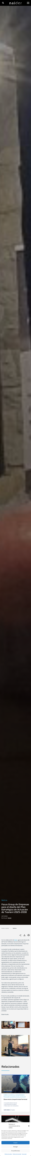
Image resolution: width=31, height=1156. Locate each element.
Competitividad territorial (10, 1103)
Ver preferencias (15, 1150)
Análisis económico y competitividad (14, 1095)
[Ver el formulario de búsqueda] (3, 2)
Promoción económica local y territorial (15, 1097)
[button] (29, 1126)
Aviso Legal (24, 1154)
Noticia (4, 900)
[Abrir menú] (28, 2)
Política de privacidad (17, 1154)
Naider (9, 918)
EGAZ (15, 940)
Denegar (15, 1146)
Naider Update (5, 928)
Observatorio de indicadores (11, 1106)
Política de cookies (8, 1154)
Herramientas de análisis (10, 1104)
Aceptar (15, 1142)
